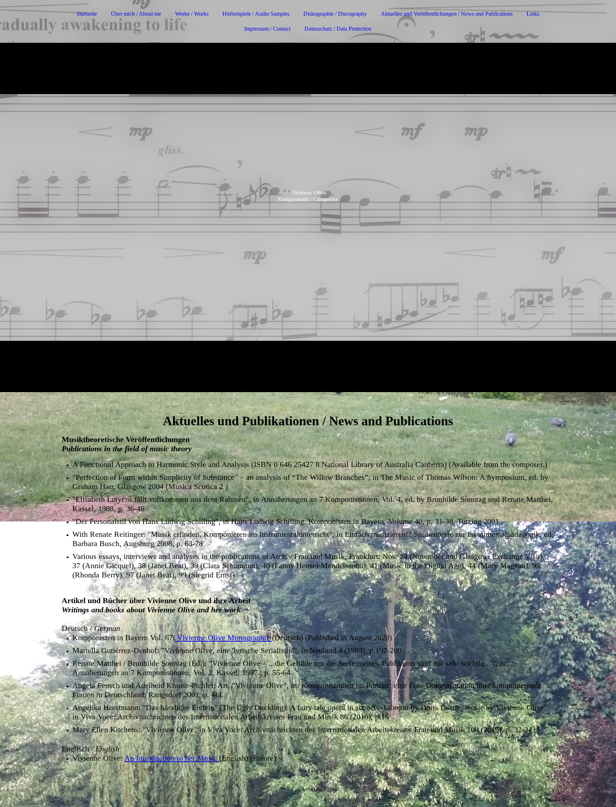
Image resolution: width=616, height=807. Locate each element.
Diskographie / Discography (335, 14)
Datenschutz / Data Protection (337, 29)
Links (533, 14)
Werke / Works (192, 14)
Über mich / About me (136, 14)
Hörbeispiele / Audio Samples (255, 14)
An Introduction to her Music (171, 758)
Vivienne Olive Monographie (224, 637)
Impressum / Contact (267, 29)
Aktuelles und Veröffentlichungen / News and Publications (447, 14)
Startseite (87, 14)
